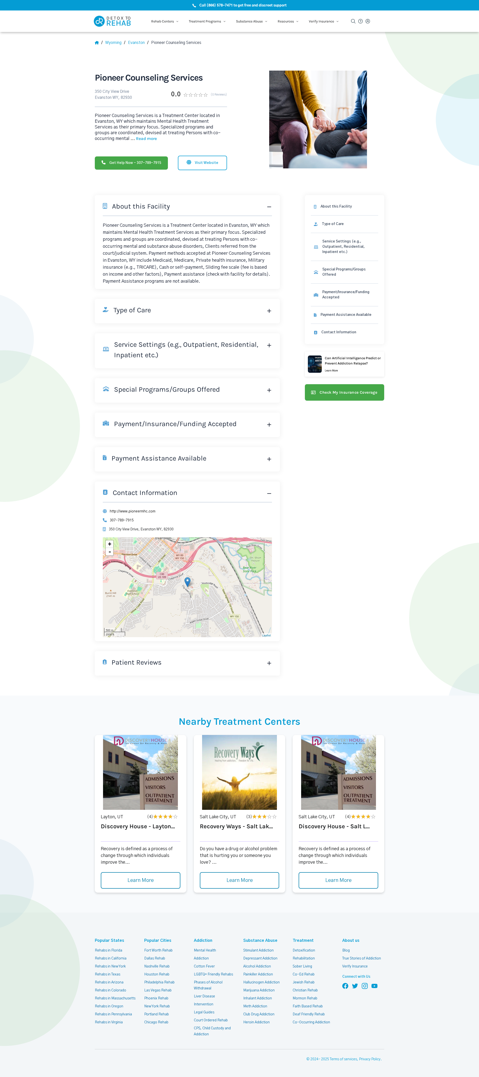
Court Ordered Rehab (211, 1020)
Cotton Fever (204, 966)
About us (350, 941)
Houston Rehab (156, 974)
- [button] (110, 551)
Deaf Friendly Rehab (309, 1014)
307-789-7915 (122, 520)
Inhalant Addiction (257, 998)
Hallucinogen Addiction (261, 982)
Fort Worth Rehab (158, 950)
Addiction (203, 941)
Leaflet (266, 635)
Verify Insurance (355, 966)
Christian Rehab (305, 990)
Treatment (303, 941)
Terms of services (343, 1059)
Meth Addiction (255, 1006)
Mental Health (205, 950)
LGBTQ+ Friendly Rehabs (213, 974)
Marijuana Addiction (259, 990)
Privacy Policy (369, 1059)
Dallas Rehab (154, 958)
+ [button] (109, 544)
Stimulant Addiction (258, 950)
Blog (346, 950)
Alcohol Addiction (257, 966)
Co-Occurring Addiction (311, 1022)
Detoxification (304, 950)
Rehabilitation (304, 958)
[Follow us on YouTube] (374, 985)
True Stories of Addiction (361, 958)
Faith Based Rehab (308, 1006)
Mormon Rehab (305, 998)
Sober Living (302, 966)
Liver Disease (204, 996)
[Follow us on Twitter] (355, 985)
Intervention (203, 1004)
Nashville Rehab (157, 966)
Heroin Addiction (256, 1022)
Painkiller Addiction (258, 974)
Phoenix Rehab (156, 998)
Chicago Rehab (156, 1022)
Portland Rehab (156, 1014)
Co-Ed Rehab (304, 974)
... (143, 138)
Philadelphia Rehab (159, 982)
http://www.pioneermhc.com (132, 511)
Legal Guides (204, 1012)
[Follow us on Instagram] (365, 985)
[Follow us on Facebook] (345, 985)
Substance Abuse (260, 941)
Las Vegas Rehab (158, 990)
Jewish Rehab (304, 982)
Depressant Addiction (260, 958)
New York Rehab (157, 1006)
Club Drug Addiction (258, 1014)
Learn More (140, 880)
